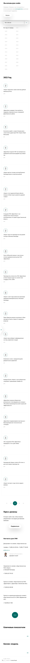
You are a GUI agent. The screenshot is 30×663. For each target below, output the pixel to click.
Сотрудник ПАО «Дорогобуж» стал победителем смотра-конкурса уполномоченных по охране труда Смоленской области (15, 216)
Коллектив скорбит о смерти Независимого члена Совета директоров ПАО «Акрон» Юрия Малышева (15, 133)
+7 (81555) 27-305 (8, 602)
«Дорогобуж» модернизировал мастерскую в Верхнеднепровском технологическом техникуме (15, 423)
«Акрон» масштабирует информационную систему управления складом (15, 340)
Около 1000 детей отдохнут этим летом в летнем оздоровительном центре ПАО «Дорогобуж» (15, 257)
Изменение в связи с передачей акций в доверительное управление (15, 361)
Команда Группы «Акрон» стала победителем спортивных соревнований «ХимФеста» (15, 381)
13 (10, 503)
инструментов (19, 9)
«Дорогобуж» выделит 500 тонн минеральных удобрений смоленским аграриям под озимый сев (15, 154)
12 (6, 503)
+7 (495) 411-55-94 (13, 547)
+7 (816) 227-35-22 (8, 573)
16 (23, 503)
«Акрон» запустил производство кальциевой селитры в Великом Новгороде (15, 236)
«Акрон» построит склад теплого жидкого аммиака (15, 485)
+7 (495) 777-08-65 (23, 547)
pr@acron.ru (6, 550)
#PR (4, 93)
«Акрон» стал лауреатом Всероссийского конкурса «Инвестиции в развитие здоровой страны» (15, 195)
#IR (4, 136)
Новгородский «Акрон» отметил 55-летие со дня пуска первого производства (15, 464)
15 (19, 503)
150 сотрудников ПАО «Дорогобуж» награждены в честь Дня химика (15, 444)
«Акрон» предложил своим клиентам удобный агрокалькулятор (15, 92)
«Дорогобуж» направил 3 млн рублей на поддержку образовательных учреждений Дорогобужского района (15, 112)
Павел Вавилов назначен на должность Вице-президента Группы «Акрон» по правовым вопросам (15, 319)
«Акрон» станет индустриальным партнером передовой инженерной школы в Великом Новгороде (15, 299)
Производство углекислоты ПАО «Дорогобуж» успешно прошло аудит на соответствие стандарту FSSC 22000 (15, 278)
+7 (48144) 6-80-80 (8, 587)
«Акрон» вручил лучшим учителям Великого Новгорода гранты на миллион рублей (15, 174)
